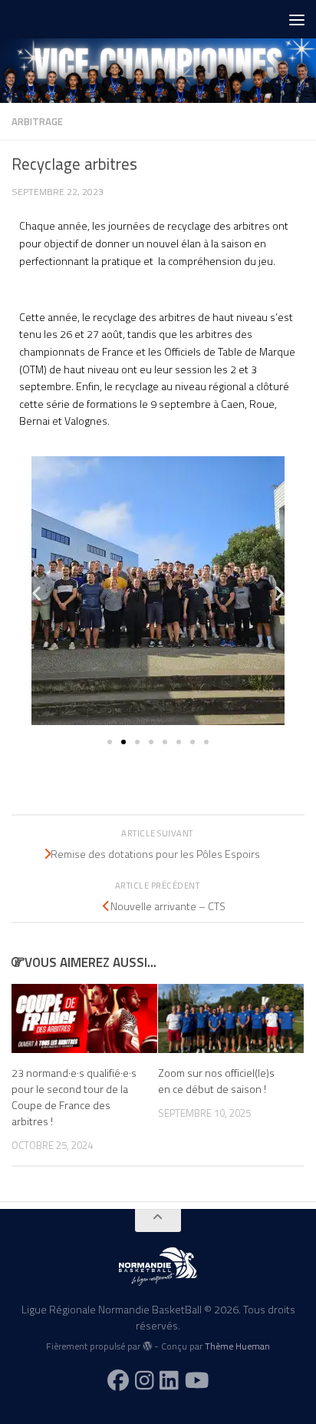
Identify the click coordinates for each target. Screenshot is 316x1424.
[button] (36, 593)
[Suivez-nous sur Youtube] (197, 1380)
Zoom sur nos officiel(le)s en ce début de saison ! (216, 1081)
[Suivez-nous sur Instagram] (144, 1380)
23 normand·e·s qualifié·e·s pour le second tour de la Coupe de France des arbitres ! (74, 1097)
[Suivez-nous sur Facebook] (118, 1380)
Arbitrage (37, 121)
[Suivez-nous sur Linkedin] (169, 1380)
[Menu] (297, 19)
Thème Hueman (237, 1346)
